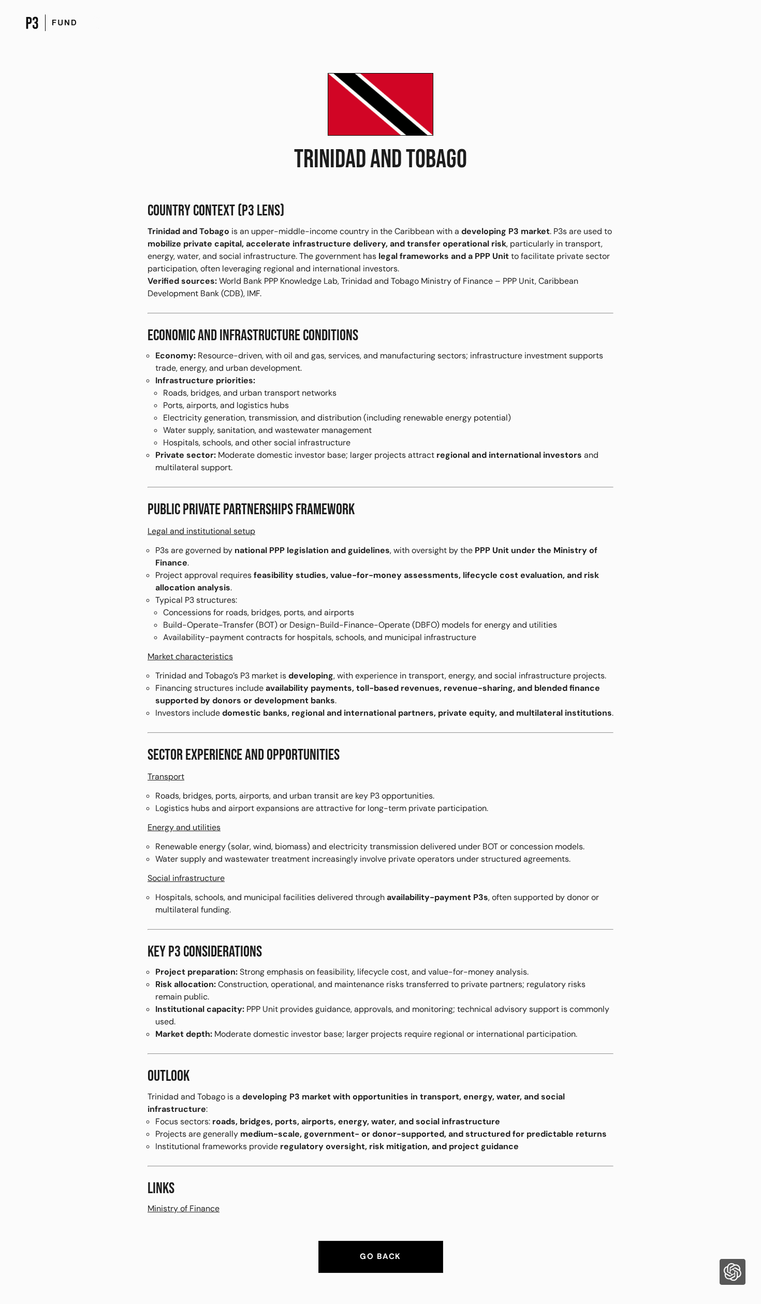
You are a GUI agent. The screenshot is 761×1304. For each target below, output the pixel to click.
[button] (732, 1273)
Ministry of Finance (183, 1208)
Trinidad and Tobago (380, 159)
